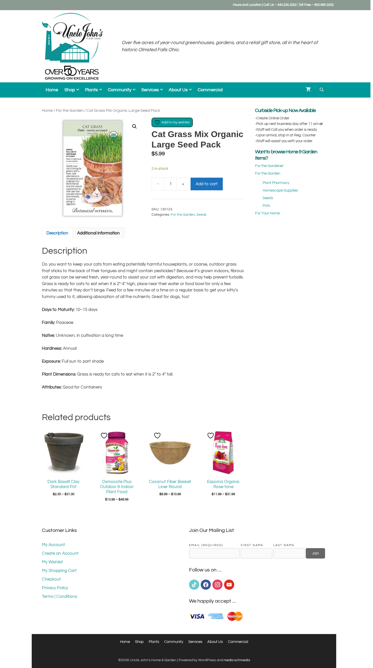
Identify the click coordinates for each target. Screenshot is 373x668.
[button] (134, 126)
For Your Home (267, 213)
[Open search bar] (322, 89)
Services (150, 90)
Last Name (283, 545)
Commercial (210, 90)
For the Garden (69, 110)
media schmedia (237, 660)
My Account (53, 545)
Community (119, 90)
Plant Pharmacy (276, 183)
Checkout (51, 579)
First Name (252, 545)
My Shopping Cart (59, 570)
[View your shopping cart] (308, 90)
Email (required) (206, 545)
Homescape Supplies (280, 190)
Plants (91, 90)
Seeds (201, 214)
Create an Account (60, 553)
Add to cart (207, 184)
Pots (266, 206)
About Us (178, 90)
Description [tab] (57, 233)
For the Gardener (269, 166)
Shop (69, 90)
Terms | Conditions (59, 596)
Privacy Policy (55, 588)
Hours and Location (247, 5)
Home (52, 90)
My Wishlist (52, 562)
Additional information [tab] (98, 233)
